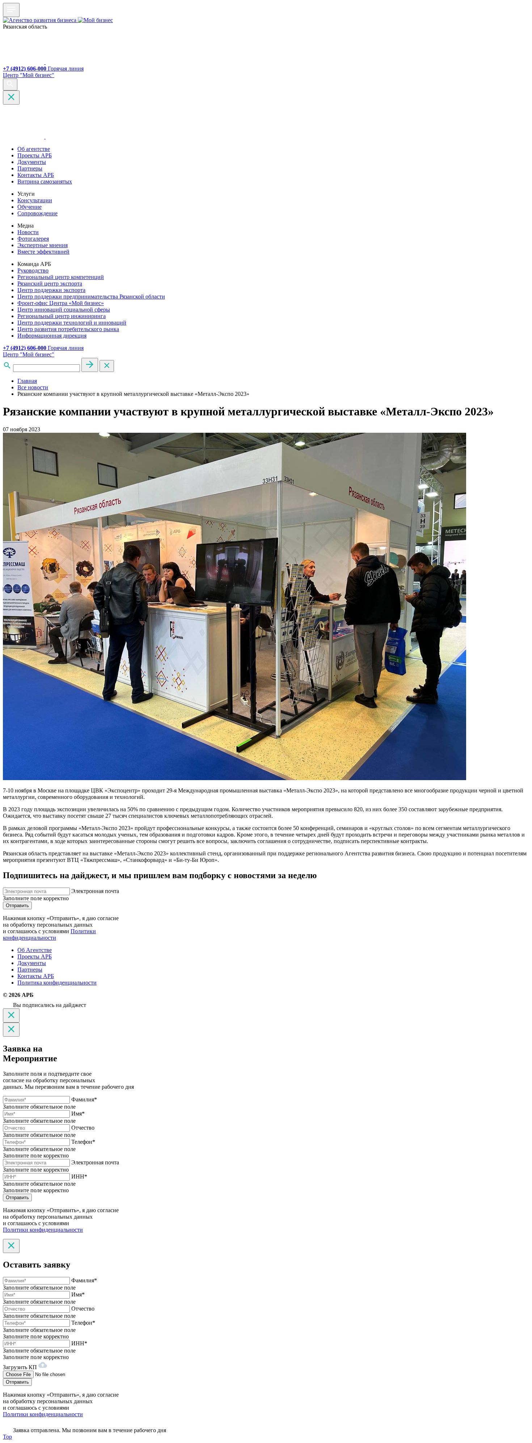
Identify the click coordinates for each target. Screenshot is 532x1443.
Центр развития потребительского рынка (68, 329)
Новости (28, 232)
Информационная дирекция (51, 336)
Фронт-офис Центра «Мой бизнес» (60, 303)
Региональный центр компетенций (60, 277)
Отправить (17, 905)
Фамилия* (84, 1099)
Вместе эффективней (43, 252)
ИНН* (79, 1176)
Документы (31, 162)
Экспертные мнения (42, 245)
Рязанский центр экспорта (49, 283)
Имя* (78, 1113)
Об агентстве (33, 149)
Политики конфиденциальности (49, 934)
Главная (27, 381)
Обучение (29, 207)
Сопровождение (37, 213)
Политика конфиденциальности (57, 982)
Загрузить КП (20, 1367)
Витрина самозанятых (44, 181)
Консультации (34, 200)
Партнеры (29, 168)
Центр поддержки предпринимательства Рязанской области (91, 296)
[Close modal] (11, 1015)
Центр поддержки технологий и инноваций (71, 323)
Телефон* (83, 1142)
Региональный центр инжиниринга (61, 316)
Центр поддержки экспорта (51, 290)
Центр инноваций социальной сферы (63, 309)
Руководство (32, 270)
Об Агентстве (34, 950)
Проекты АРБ (34, 155)
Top (7, 1437)
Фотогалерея (33, 239)
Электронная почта (95, 891)
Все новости (32, 387)
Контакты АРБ (35, 175)
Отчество (82, 1128)
